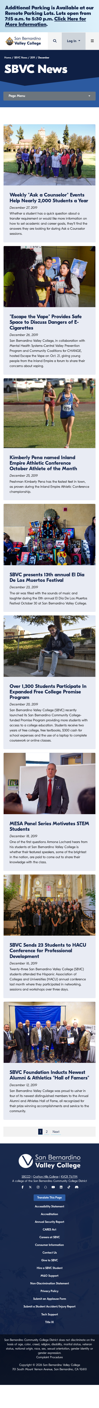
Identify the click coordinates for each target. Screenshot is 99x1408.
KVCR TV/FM (69, 1176)
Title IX (49, 1322)
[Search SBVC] (55, 41)
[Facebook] (23, 1187)
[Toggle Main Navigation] (92, 41)
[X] (30, 1187)
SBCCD (26, 1176)
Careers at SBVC (49, 1237)
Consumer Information (49, 1245)
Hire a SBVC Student (49, 1268)
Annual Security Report (49, 1222)
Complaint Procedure (49, 1357)
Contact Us (50, 1252)
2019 (32, 57)
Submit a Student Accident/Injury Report (49, 1306)
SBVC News (20, 57)
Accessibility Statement (49, 1206)
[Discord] (76, 1187)
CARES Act (49, 1229)
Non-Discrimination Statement (49, 1283)
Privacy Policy (49, 1291)
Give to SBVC (49, 1260)
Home (7, 57)
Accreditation (49, 1214)
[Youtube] (53, 1187)
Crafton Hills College (45, 1176)
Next (56, 1131)
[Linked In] (61, 1187)
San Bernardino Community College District (60, 1181)
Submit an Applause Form (49, 1298)
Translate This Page (49, 1197)
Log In (72, 41)
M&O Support (49, 1275)
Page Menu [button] (17, 96)
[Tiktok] (69, 1187)
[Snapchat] (45, 1187)
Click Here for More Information (45, 21)
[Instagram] (38, 1187)
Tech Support (49, 1314)
